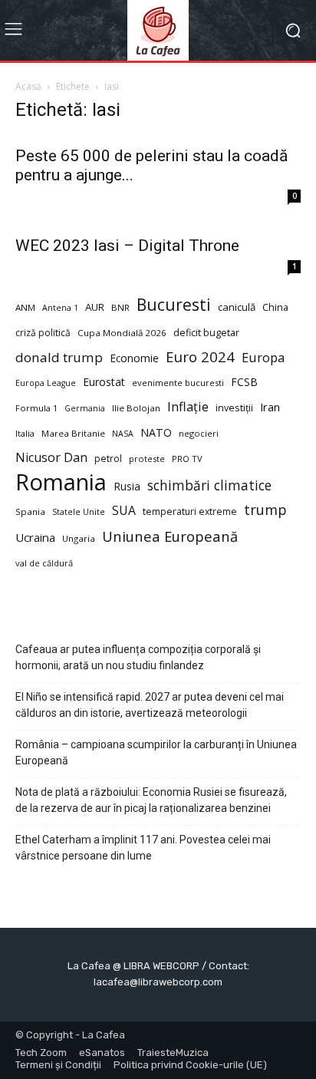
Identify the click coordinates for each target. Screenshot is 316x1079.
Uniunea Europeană (170, 536)
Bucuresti (174, 305)
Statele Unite (78, 512)
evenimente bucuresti (178, 382)
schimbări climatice (209, 485)
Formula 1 (36, 408)
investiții (234, 407)
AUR (94, 307)
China (275, 307)
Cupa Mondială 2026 (121, 332)
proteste (147, 458)
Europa (263, 357)
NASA (122, 433)
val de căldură (44, 563)
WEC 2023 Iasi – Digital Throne (127, 245)
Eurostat (104, 382)
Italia (25, 433)
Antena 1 (60, 307)
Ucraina (35, 537)
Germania (84, 408)
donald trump (59, 357)
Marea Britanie (73, 433)
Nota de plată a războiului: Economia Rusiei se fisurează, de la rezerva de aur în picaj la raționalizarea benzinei (151, 800)
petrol (108, 458)
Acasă (28, 86)
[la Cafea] (157, 30)
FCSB (244, 382)
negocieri (199, 433)
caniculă (236, 307)
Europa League (45, 383)
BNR (120, 307)
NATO (156, 432)
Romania (61, 482)
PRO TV (187, 458)
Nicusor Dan (51, 458)
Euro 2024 (200, 356)
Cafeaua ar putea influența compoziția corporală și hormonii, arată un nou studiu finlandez (138, 657)
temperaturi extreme (190, 511)
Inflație (188, 407)
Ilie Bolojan (136, 408)
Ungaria (78, 538)
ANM (25, 307)
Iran (270, 406)
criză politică (43, 332)
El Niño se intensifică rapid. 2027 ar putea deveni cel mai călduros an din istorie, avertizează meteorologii (149, 705)
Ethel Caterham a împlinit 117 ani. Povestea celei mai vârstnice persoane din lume (143, 847)
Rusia (127, 486)
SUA (124, 511)
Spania (30, 511)
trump (265, 510)
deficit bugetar (206, 332)
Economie (134, 358)
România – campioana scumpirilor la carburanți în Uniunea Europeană (156, 752)
